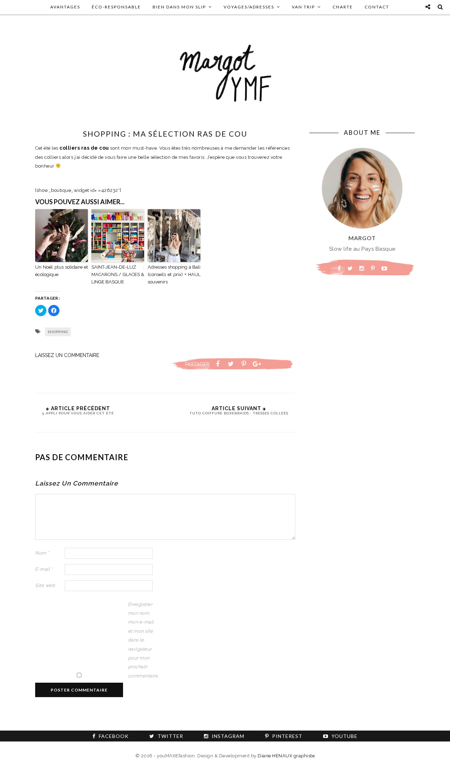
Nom (42, 553)
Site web (45, 585)
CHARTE (343, 7)
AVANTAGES (65, 7)
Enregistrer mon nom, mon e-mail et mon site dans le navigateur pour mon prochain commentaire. (142, 640)
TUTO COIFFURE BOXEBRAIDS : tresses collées (238, 413)
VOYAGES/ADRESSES (249, 7)
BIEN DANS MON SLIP (179, 7)
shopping (58, 332)
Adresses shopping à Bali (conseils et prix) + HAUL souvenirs (174, 274)
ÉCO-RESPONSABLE (116, 7)
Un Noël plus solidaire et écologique (61, 270)
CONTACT (377, 7)
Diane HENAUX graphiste (286, 755)
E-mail (43, 569)
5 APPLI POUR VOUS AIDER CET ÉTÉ (78, 413)
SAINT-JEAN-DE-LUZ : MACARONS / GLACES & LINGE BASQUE (117, 274)
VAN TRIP (303, 7)
